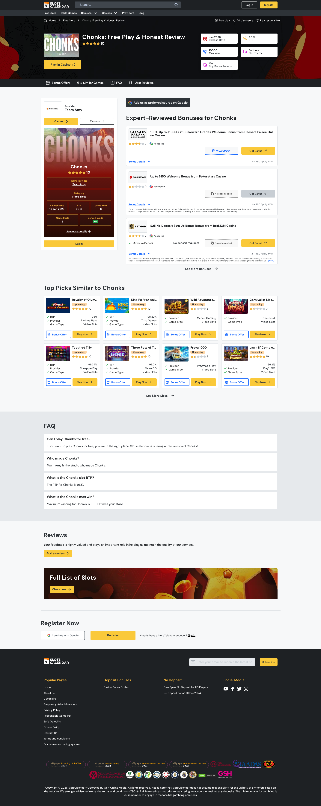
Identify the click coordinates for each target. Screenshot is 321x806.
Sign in (191, 635)
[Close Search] (176, 4)
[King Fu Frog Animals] (117, 305)
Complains (50, 698)
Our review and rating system (61, 744)
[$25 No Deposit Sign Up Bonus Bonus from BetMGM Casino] (138, 227)
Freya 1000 (198, 347)
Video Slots (79, 196)
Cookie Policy (52, 727)
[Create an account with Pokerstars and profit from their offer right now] (263, 204)
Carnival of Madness (262, 299)
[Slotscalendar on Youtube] (227, 688)
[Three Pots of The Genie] (117, 353)
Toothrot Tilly (82, 347)
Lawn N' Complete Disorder (262, 347)
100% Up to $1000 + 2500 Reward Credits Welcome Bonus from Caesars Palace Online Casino (211, 133)
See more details (76, 231)
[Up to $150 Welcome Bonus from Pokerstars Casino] (138, 177)
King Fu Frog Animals (143, 299)
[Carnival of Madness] (236, 306)
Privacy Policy (52, 710)
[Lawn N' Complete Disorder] (236, 353)
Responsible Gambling (57, 715)
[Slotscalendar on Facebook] (233, 688)
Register (113, 635)
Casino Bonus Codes (116, 687)
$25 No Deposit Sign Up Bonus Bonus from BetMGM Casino (193, 225)
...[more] (270, 260)
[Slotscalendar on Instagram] (247, 688)
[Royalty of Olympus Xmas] (58, 305)
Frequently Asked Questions (61, 704)
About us (49, 693)
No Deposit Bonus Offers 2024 (182, 693)
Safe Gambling (52, 721)
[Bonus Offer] (58, 334)
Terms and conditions (57, 738)
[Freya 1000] (177, 354)
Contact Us (50, 733)
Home (47, 687)
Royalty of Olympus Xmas (84, 299)
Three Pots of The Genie (143, 347)
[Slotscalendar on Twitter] (240, 688)
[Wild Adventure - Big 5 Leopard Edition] (177, 306)
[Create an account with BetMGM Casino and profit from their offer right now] (263, 253)
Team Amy (79, 184)
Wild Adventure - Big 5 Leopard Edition (203, 299)
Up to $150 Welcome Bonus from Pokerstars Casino (188, 176)
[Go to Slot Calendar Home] (56, 5)
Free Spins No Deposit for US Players (186, 687)
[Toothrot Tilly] (58, 353)
